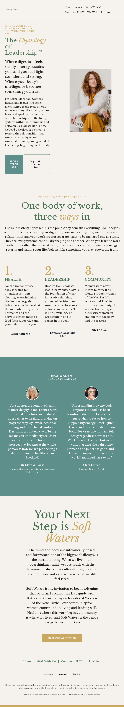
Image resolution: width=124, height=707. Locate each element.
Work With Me (46, 661)
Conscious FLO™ (72, 661)
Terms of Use (92, 694)
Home (27, 661)
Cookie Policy (57, 694)
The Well (95, 661)
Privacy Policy (75, 694)
